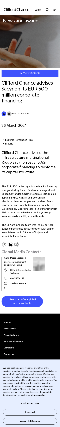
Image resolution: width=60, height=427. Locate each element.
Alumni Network (11, 335)
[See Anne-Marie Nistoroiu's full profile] (8, 288)
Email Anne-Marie (18, 283)
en (4, 114)
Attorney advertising (13, 341)
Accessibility (10, 329)
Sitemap (7, 322)
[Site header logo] (25, 9)
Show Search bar (47, 8)
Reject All (30, 412)
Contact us (9, 354)
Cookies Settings (30, 403)
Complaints (9, 348)
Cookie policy (38, 395)
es (9, 114)
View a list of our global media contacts (22, 301)
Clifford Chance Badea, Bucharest (20, 272)
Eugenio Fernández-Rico (19, 140)
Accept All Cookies (30, 421)
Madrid (9, 143)
